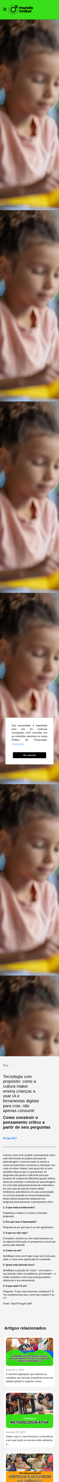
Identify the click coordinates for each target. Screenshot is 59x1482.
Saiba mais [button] (18, 744)
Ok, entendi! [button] (29, 755)
